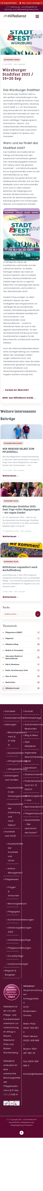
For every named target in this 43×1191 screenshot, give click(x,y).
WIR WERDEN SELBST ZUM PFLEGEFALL (18, 450)
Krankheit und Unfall (10, 833)
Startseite (10, 711)
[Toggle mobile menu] (38, 16)
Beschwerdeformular (31, 806)
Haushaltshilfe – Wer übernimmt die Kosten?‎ (31, 826)
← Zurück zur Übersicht (16, 389)
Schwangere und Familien (11, 777)
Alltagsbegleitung (12, 761)
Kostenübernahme (12, 717)
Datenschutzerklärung (31, 774)
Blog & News (31, 735)
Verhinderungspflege (12, 939)
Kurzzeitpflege (12, 955)
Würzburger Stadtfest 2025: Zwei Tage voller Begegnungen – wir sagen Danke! (21, 509)
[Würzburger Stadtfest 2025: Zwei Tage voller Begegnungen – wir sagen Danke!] (21, 489)
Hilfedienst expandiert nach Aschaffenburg (20, 568)
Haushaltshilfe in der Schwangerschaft (12, 792)
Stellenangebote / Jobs (31, 798)
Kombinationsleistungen (12, 919)
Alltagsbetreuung (12, 769)
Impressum (31, 767)
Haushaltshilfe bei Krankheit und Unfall (12, 852)
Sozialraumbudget (12, 963)
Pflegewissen (12, 879)
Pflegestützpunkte (31, 813)
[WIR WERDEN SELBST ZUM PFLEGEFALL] (21, 432)
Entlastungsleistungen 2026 (12, 929)
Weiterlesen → (11, 475)
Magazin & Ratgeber (10, 972)
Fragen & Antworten (12, 891)
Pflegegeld (12, 911)
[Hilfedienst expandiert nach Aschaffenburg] (21, 550)
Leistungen (10, 724)
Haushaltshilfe (12, 752)
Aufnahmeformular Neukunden (31, 726)
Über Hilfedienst (30, 744)
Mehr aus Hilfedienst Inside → (19, 397)
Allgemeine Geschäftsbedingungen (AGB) (31, 757)
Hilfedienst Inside (12, 60)
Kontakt (29, 711)
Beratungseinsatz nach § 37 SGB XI (12, 738)
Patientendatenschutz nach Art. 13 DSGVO (31, 785)
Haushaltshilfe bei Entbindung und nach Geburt (12, 814)
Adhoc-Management (12, 870)
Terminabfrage (31, 717)
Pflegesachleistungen (12, 947)
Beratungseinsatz (12, 903)
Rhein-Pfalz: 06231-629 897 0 (31, 1027)
